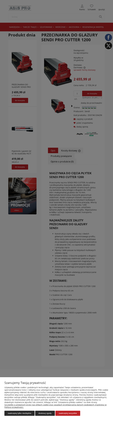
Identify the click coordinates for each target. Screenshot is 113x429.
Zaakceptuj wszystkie (68, 413)
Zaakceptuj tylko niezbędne (19, 413)
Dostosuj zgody (45, 413)
